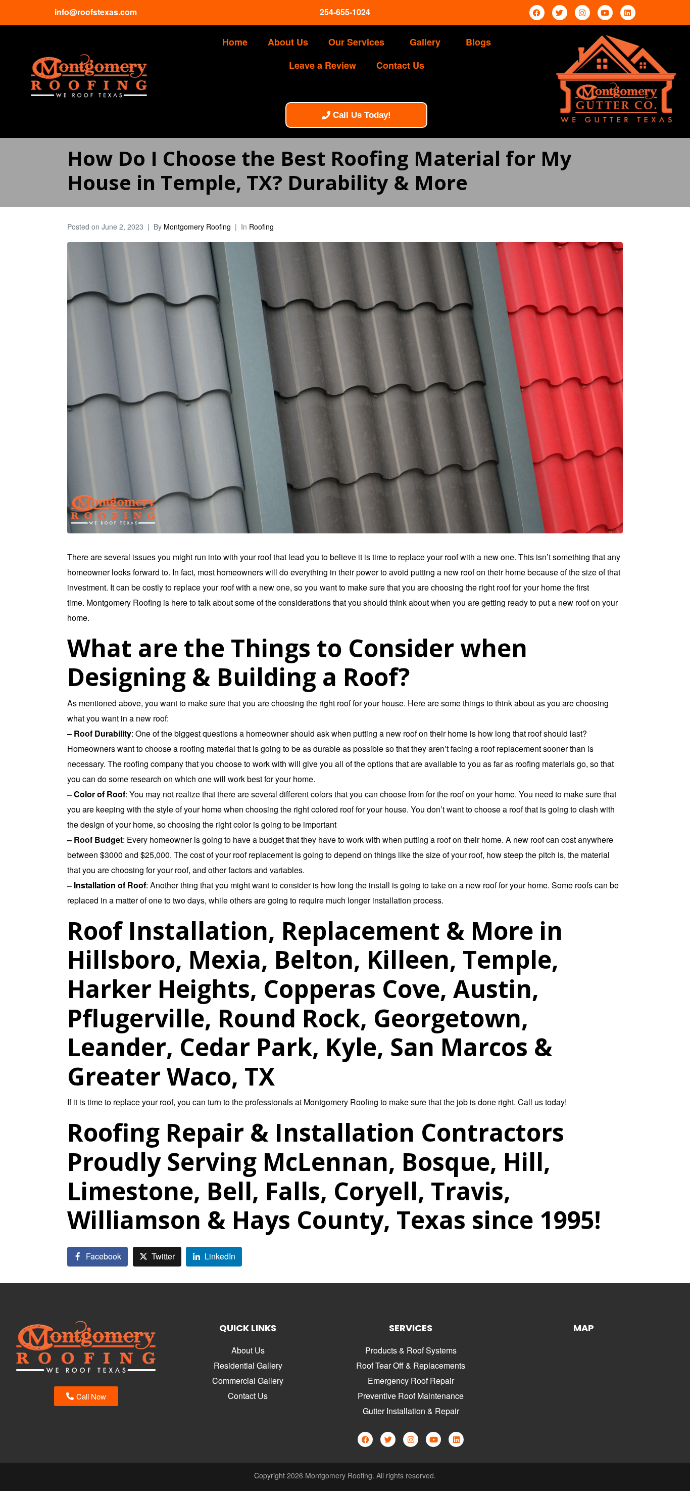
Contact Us (400, 65)
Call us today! (542, 1102)
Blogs (478, 42)
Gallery (425, 42)
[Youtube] (605, 12)
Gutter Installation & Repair (411, 1411)
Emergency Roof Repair (411, 1380)
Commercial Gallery (247, 1380)
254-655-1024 (345, 12)
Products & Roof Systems (411, 1350)
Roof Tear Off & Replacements (410, 1365)
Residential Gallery (248, 1365)
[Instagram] (582, 12)
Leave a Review (322, 65)
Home (235, 42)
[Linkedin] (627, 12)
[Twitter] (559, 12)
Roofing (261, 226)
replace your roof (143, 1102)
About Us (288, 42)
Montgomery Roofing (197, 226)
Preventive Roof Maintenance (411, 1396)
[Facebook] (537, 12)
